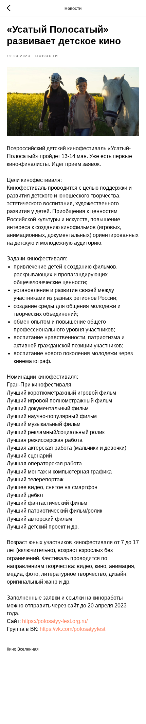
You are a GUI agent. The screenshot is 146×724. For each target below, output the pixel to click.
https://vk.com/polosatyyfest (72, 629)
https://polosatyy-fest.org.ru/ (55, 621)
